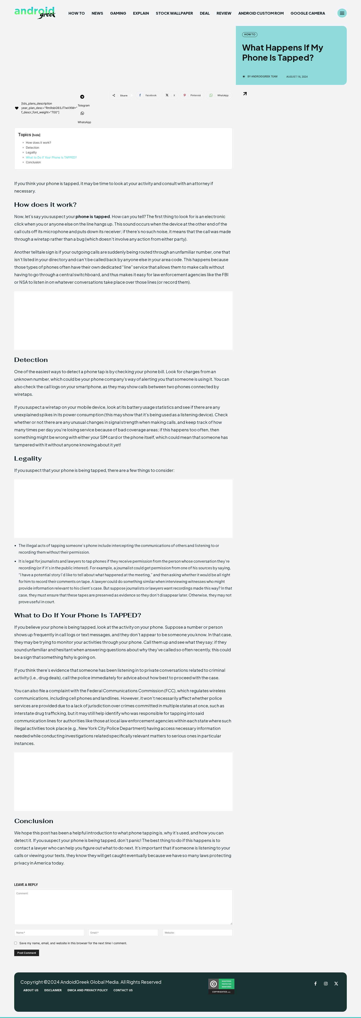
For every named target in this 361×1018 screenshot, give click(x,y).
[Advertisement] (123, 320)
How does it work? (38, 142)
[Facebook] (315, 984)
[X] (336, 984)
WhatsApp (84, 122)
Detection (32, 147)
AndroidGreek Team (264, 76)
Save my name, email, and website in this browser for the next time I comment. (73, 943)
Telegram (84, 105)
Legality (31, 152)
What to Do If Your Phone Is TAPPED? (51, 157)
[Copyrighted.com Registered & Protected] (221, 993)
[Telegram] (82, 97)
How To (249, 34)
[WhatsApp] (82, 114)
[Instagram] (326, 984)
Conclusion (33, 162)
